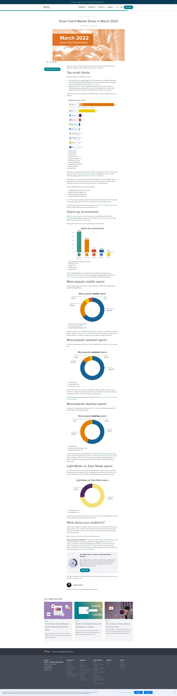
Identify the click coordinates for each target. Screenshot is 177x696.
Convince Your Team (84, 672)
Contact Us (122, 662)
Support (122, 660)
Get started (128, 7)
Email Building (70, 666)
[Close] (175, 2)
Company (110, 7)
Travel (94, 681)
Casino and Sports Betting (99, 683)
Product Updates (83, 679)
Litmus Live (82, 668)
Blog (80, 16)
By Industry (95, 670)
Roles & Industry (97, 660)
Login (121, 7)
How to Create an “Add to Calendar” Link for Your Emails (118, 625)
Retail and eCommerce (98, 677)
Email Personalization (71, 668)
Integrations (91, 7)
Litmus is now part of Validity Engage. (93, 2)
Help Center (122, 664)
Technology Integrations (72, 676)
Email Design (69, 664)
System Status (123, 666)
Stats (94, 16)
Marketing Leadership (98, 668)
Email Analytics (70, 672)
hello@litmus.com (77, 578)
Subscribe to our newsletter (52, 69)
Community (82, 676)
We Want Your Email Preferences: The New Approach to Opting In (88, 625)
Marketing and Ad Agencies (99, 672)
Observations (87, 16)
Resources (101, 7)
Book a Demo (85, 570)
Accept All (148, 692)
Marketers (95, 666)
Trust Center (122, 668)
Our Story (108, 662)
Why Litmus (69, 662)
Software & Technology (98, 679)
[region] (88, 692)
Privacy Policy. (86, 693)
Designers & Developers (98, 664)
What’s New (82, 677)
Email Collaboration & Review (73, 674)
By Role (95, 662)
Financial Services (97, 676)
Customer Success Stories (85, 670)
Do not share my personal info (126, 692)
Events (81, 664)
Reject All (138, 692)
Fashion (95, 674)
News (107, 664)
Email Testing (69, 670)
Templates (82, 674)
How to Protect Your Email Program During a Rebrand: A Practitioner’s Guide (57, 627)
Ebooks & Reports (84, 666)
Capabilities (81, 7)
